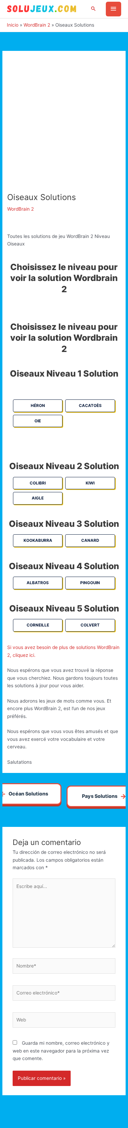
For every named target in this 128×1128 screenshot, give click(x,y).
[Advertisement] (64, 125)
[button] (93, 9)
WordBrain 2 (20, 209)
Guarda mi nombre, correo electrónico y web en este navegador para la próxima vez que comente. (61, 1050)
